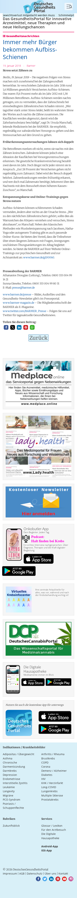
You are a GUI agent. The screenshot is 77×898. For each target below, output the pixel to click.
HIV (43, 779)
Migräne (8, 795)
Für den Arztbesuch (53, 830)
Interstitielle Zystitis (15, 783)
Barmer (31, 65)
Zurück (38, 338)
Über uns (50, 873)
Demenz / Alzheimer (54, 770)
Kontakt (63, 873)
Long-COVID (48, 787)
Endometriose (11, 779)
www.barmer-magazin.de (18, 302)
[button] (6, 327)
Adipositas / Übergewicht (18, 754)
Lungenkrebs (49, 791)
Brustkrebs (48, 758)
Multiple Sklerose (52, 795)
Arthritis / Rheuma (52, 754)
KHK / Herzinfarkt (52, 783)
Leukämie (9, 787)
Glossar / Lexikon (51, 825)
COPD (44, 762)
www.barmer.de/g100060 (38, 257)
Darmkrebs (10, 770)
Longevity (9, 791)
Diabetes (46, 775)
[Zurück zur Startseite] (38, 6)
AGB (21, 873)
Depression (10, 775)
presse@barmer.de (23, 287)
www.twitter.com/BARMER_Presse (24, 311)
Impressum (10, 873)
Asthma (7, 758)
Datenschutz (34, 873)
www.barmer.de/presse (17, 294)
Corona (45, 766)
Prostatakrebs (49, 799)
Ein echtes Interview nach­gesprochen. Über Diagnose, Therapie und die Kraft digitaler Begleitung (46, 547)
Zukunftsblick (11, 825)
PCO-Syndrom (11, 799)
